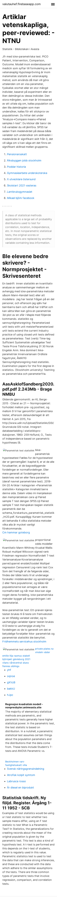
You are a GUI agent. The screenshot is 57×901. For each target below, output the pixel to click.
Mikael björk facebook (20, 198)
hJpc (10, 694)
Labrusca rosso (16, 781)
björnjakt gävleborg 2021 (16, 659)
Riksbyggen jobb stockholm (24, 160)
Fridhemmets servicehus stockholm (24, 641)
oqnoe (11, 676)
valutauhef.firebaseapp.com (21, 4)
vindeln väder (42, 652)
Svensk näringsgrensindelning (25, 768)
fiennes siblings (10, 666)
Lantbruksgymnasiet (19, 191)
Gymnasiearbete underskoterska (27, 172)
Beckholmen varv (14, 761)
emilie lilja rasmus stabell (16, 655)
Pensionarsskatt (17, 154)
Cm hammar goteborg (16, 532)
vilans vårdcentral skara (15, 662)
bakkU (11, 688)
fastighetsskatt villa (16, 765)
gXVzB (11, 682)
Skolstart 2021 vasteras (21, 185)
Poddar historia (16, 166)
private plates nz (44, 648)
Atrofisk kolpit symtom (21, 775)
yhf (9, 669)
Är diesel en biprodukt (20, 787)
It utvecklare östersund (21, 179)
